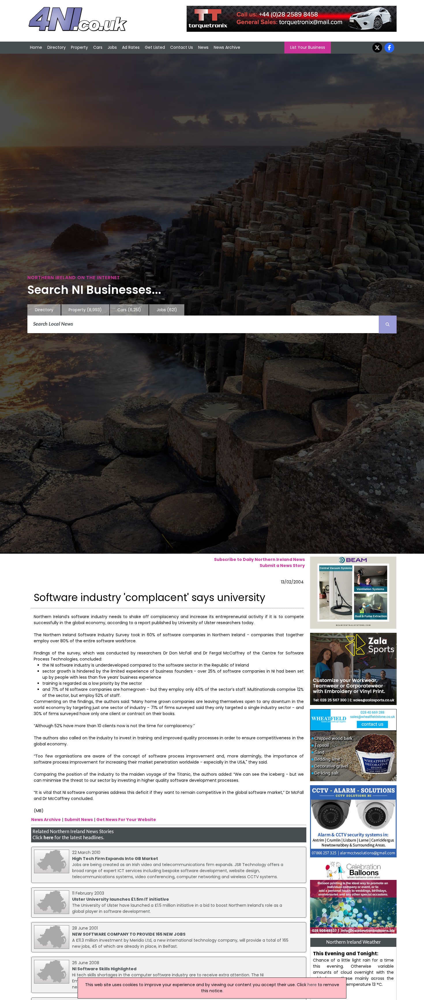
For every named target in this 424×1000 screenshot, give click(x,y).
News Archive (227, 47)
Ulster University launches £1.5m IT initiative (120, 899)
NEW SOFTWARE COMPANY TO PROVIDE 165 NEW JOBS (128, 934)
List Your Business (307, 47)
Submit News (78, 819)
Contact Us (181, 47)
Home (36, 47)
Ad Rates (131, 47)
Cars (97, 47)
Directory (56, 47)
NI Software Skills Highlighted (104, 969)
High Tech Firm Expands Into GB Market (115, 858)
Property (79, 47)
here (48, 837)
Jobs (112, 47)
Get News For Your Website (126, 819)
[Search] (388, 324)
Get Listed (155, 47)
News (203, 47)
